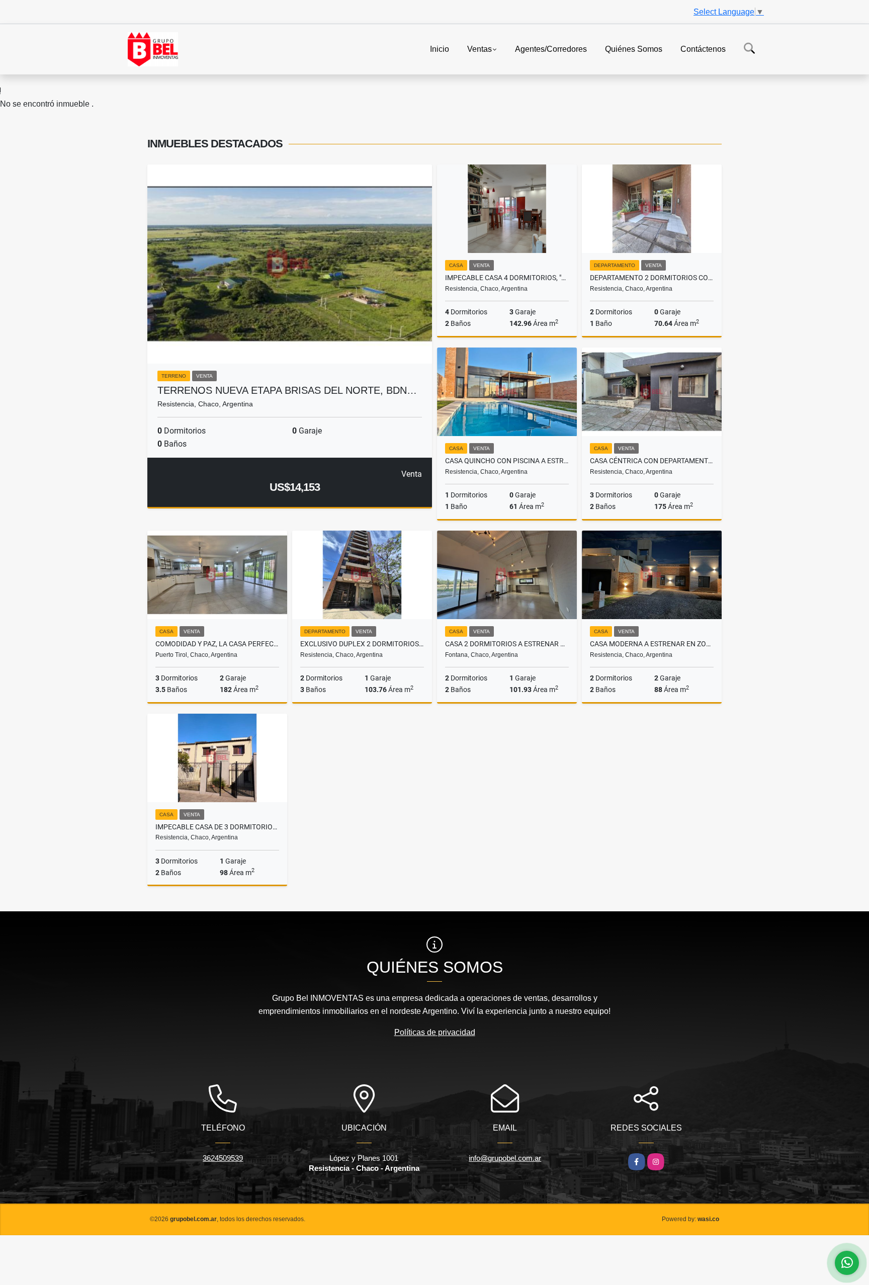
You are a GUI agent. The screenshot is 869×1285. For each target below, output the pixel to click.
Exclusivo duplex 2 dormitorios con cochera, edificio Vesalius (362, 644)
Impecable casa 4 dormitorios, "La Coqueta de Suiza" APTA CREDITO (507, 278)
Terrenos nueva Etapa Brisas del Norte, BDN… (287, 390)
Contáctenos (703, 48)
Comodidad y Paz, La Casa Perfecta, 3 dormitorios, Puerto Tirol (217, 644)
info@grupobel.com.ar (505, 1158)
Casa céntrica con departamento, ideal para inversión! (652, 461)
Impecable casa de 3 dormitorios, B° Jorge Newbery (217, 827)
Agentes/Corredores (551, 48)
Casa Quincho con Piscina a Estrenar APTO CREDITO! (507, 461)
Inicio (439, 48)
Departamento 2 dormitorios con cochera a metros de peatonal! (652, 278)
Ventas (479, 48)
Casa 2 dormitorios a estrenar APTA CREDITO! (507, 644)
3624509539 (223, 1158)
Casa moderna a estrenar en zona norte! (652, 644)
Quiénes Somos (633, 48)
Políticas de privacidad (434, 1032)
